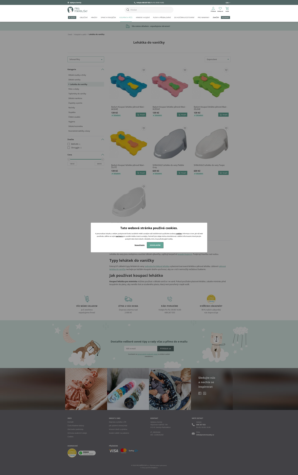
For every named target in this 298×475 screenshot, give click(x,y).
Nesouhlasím (140, 245)
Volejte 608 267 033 (143, 3)
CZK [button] (227, 3)
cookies (179, 233)
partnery (119, 236)
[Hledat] (127, 9)
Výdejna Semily (75, 3)
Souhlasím (155, 245)
